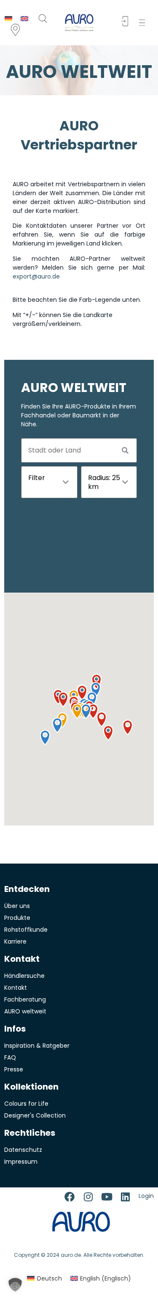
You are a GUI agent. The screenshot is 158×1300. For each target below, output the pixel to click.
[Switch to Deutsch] (8, 18)
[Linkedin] (125, 1197)
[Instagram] (88, 1197)
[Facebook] (69, 1197)
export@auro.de (36, 276)
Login (146, 1196)
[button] (144, 22)
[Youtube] (107, 1197)
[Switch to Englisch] (24, 18)
